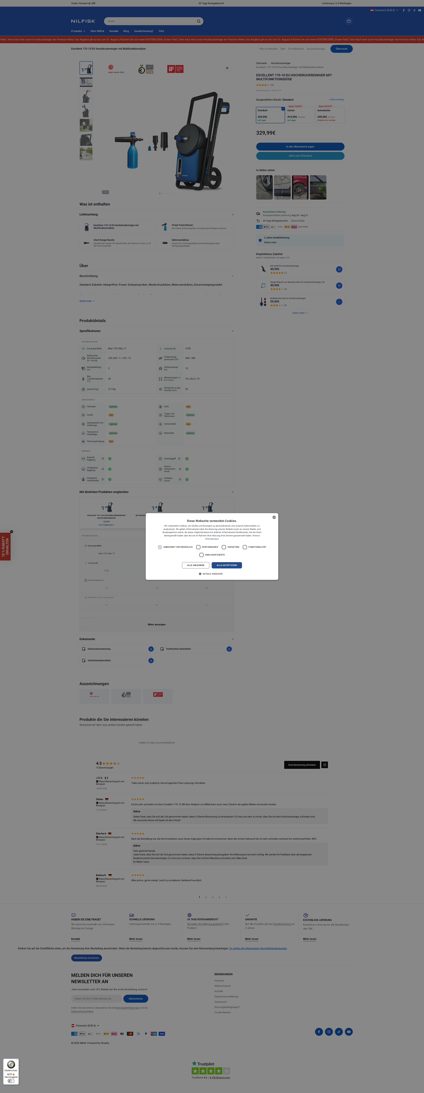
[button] (212, 574)
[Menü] (17, 1061)
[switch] (11, 1081)
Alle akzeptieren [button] (227, 565)
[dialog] (212, 546)
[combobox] (274, 517)
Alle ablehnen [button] (195, 565)
